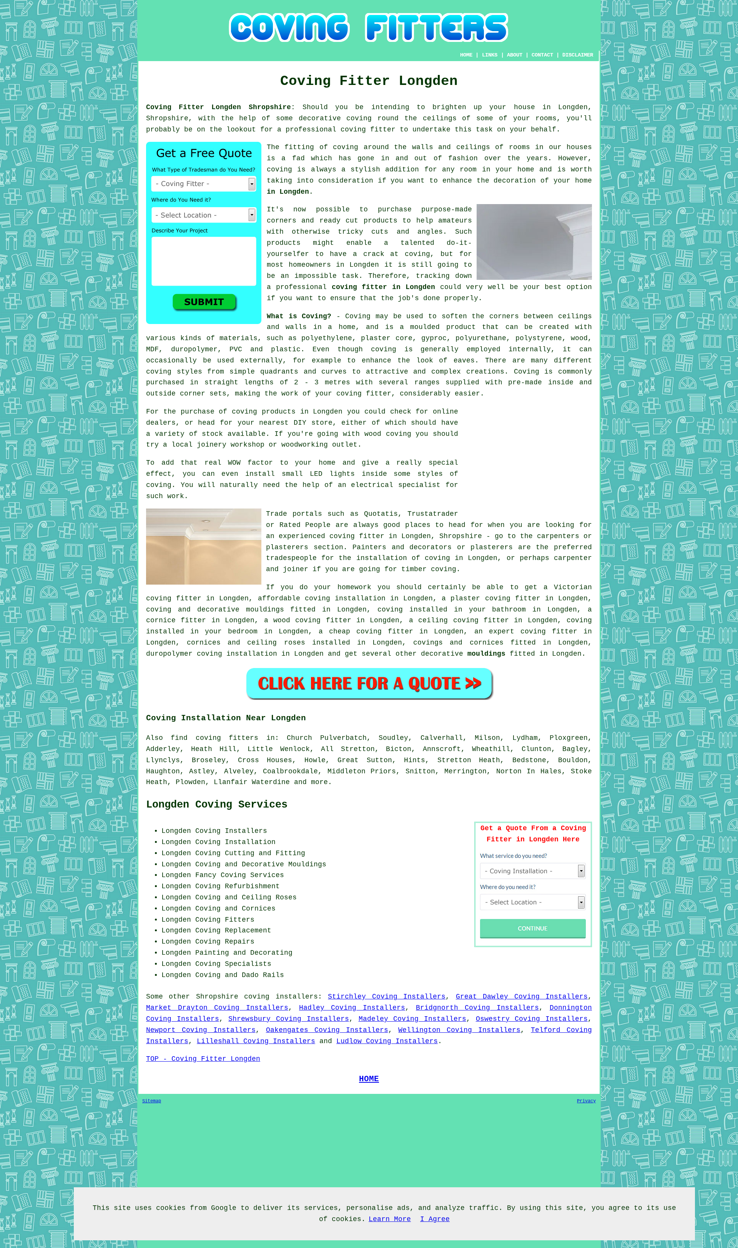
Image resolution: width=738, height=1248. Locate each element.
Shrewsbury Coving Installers (288, 1019)
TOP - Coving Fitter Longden (203, 1059)
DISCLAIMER (577, 55)
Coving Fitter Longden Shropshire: (220, 107)
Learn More (390, 1219)
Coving (358, 316)
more (319, 782)
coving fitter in (556, 631)
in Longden (288, 192)
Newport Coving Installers (201, 1030)
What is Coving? (299, 316)
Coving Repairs (224, 942)
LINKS (489, 55)
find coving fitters (214, 738)
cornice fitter (176, 620)
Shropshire (217, 996)
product (461, 327)
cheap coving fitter (371, 631)
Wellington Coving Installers (459, 1030)
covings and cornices (458, 642)
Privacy (586, 1101)
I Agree (435, 1219)
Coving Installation (235, 842)
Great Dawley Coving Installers (522, 996)
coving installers (280, 996)
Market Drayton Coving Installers (217, 1008)
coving (359, 118)
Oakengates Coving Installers (327, 1030)
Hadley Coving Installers (352, 1008)
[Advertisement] (527, 460)
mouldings (486, 654)
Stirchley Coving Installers (386, 996)
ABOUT (514, 55)
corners (504, 316)
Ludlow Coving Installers (387, 1041)
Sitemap (151, 1101)
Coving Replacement (233, 930)
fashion (463, 158)
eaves (464, 360)
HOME (466, 55)
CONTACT (542, 55)
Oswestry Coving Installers (532, 1019)
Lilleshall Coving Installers (256, 1041)
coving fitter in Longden (383, 287)
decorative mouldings (240, 609)
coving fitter (368, 129)
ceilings (440, 118)
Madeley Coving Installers (412, 1019)
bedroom (243, 631)
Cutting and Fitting (265, 853)
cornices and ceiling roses (246, 642)
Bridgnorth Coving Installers (477, 1008)
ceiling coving (448, 620)
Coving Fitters (224, 920)
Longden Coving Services (217, 805)
